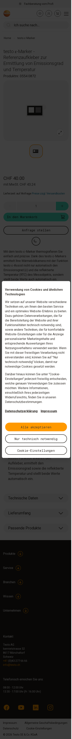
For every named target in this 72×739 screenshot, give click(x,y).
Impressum (49, 411)
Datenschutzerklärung (21, 411)
